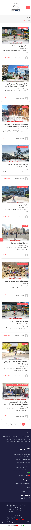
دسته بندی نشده (23, 28)
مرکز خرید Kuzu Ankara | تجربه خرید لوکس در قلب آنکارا (17, 165)
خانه (29, 20)
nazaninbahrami (19, 58)
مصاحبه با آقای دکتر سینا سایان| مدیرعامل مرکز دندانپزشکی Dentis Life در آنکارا (16, 404)
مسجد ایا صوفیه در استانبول (19, 243)
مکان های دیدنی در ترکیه (22, 467)
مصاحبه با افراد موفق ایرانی (23, 462)
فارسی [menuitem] (20, 526)
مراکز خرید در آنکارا (22, 66)
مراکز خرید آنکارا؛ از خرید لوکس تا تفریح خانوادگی (16, 282)
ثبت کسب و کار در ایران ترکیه (23, 459)
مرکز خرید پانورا (23, 205)
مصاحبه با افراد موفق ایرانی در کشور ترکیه (17, 384)
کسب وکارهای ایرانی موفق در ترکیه (21, 454)
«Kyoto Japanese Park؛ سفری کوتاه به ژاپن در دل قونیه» (16, 363)
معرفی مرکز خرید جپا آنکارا (20, 46)
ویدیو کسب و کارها (23, 456)
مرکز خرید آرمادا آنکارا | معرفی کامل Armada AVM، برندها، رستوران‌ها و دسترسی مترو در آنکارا (17, 86)
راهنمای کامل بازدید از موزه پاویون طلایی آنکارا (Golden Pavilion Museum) (15, 125)
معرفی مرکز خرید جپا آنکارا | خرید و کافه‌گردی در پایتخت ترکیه (18, 322)
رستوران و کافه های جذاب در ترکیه (20, 470)
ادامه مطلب (7, 57)
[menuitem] (15, 473)
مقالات (25, 107)
